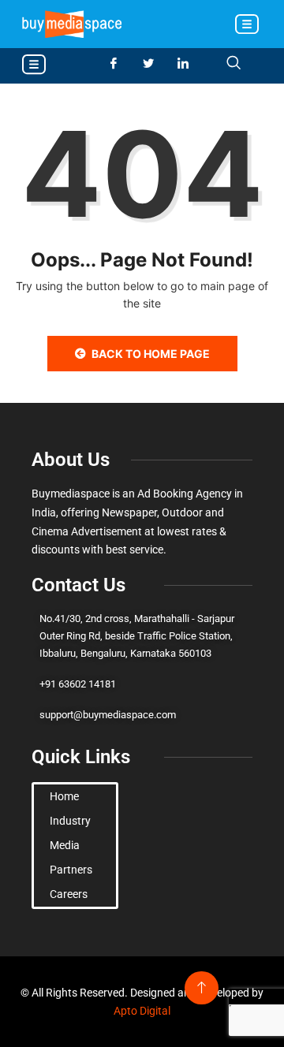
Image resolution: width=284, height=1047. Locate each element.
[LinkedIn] (189, 64)
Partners (71, 869)
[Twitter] (154, 64)
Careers (69, 894)
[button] (246, 25)
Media (65, 845)
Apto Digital (142, 1010)
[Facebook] (120, 64)
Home (64, 796)
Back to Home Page (151, 353)
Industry (70, 820)
